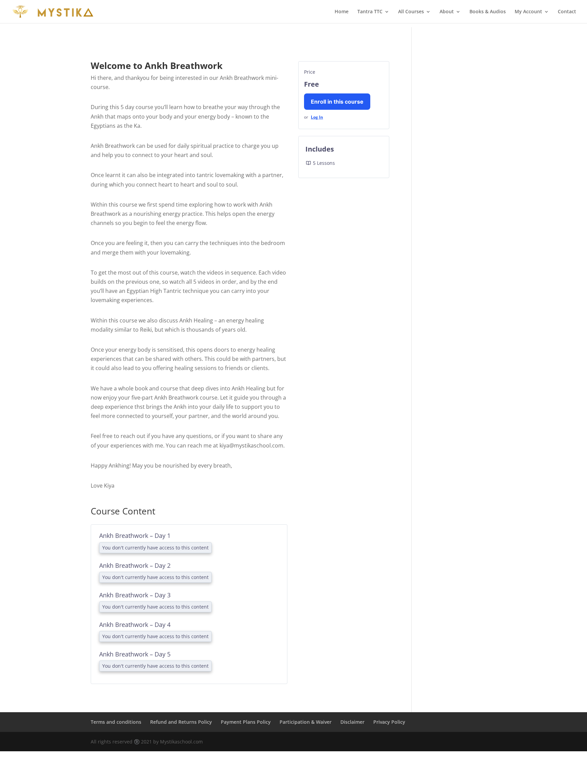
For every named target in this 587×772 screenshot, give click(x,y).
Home (342, 12)
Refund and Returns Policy (181, 663)
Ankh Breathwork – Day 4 (135, 588)
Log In (317, 113)
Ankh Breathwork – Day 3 (135, 569)
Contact (567, 12)
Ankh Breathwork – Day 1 (135, 531)
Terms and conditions (116, 663)
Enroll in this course (337, 97)
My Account (528, 12)
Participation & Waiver (306, 663)
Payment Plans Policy (246, 663)
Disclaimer (352, 663)
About (447, 12)
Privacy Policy (389, 663)
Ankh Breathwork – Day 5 (135, 606)
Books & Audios (487, 12)
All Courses (411, 12)
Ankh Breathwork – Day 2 (135, 550)
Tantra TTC (370, 12)
